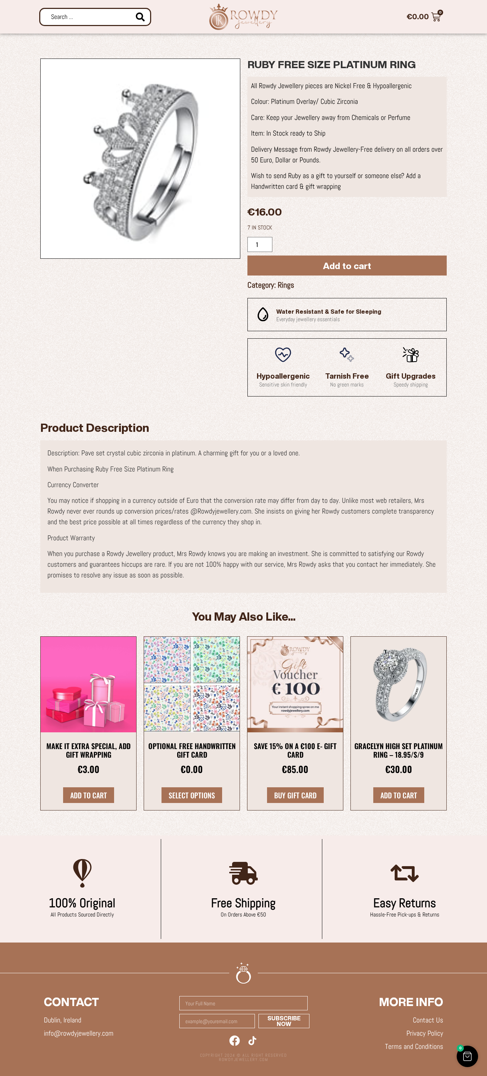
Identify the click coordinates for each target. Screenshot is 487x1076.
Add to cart (347, 265)
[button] (467, 1056)
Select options (192, 795)
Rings (286, 285)
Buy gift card (295, 795)
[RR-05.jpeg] (140, 158)
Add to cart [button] (88, 795)
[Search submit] (140, 17)
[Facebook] (234, 1040)
